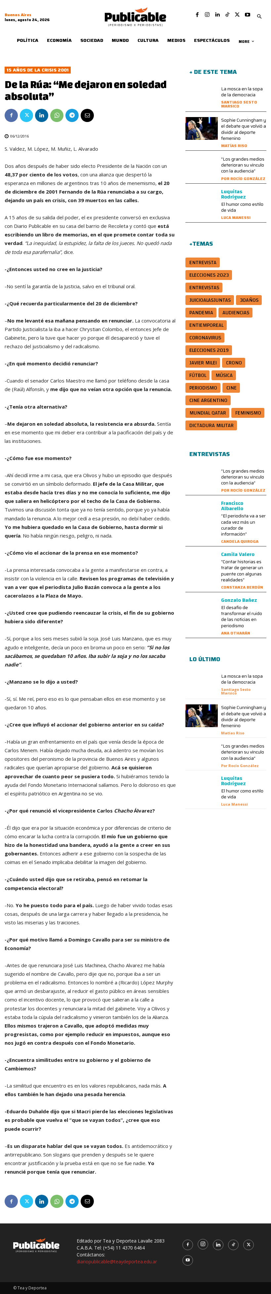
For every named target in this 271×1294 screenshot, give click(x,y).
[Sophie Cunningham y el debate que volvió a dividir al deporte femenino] (201, 128)
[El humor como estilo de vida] (201, 200)
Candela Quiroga (239, 541)
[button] (259, 17)
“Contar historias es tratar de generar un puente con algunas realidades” (242, 570)
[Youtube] (247, 15)
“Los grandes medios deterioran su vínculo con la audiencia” (242, 164)
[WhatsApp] (56, 115)
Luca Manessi (236, 217)
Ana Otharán (235, 633)
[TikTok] (227, 15)
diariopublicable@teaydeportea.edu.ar (117, 1261)
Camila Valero (237, 554)
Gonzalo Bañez (239, 600)
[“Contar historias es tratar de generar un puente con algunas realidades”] (201, 563)
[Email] (87, 115)
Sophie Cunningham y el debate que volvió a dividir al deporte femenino (243, 129)
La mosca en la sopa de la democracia (242, 91)
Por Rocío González (243, 178)
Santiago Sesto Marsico (239, 104)
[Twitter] (237, 15)
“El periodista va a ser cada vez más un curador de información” (243, 525)
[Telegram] (72, 115)
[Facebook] (197, 15)
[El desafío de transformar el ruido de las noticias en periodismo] (201, 609)
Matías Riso (234, 145)
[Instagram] (207, 15)
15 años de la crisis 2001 (38, 70)
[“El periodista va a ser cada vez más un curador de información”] (201, 512)
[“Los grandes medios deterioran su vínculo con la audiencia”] (201, 167)
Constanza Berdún (242, 587)
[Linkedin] (217, 15)
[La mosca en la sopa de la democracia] (201, 97)
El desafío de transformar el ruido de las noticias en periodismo (241, 616)
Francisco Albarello (232, 506)
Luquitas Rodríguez (233, 194)
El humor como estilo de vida (242, 207)
